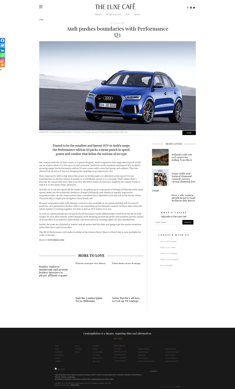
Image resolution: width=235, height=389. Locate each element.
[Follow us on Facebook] (188, 7)
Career (57, 358)
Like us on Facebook (168, 241)
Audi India (141, 355)
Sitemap (58, 361)
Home (41, 19)
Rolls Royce (143, 358)
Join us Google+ (166, 265)
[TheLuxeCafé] (115, 8)
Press (77, 346)
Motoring (96, 355)
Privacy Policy (75, 385)
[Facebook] (2, 40)
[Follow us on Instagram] (191, 7)
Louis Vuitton (170, 349)
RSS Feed (78, 349)
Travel (98, 15)
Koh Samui (117, 348)
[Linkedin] (2, 50)
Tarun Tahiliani (143, 349)
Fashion (96, 346)
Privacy (78, 352)
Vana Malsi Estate (171, 361)
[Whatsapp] (2, 55)
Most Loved (174, 143)
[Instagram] (2, 60)
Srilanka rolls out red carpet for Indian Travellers (182, 157)
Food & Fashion (171, 358)
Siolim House (143, 352)
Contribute (59, 355)
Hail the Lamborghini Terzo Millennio (89, 299)
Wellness (96, 361)
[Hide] (1, 70)
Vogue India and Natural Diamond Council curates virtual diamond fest (183, 177)
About (137, 15)
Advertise (58, 352)
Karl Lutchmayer (120, 358)
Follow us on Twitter (168, 247)
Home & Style (113, 15)
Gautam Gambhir (120, 354)
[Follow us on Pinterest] (174, 371)
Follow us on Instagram (169, 259)
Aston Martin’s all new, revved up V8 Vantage (126, 299)
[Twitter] (2, 45)
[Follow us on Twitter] (194, 7)
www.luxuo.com (55, 240)
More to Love (91, 256)
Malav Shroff (170, 355)
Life (127, 15)
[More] (2, 64)
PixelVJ (178, 386)
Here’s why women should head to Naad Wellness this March (183, 198)
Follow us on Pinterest (169, 253)
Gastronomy (98, 352)
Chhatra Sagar (119, 361)
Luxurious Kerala (172, 352)
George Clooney (120, 351)
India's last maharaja (146, 361)
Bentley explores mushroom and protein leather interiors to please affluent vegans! (53, 271)
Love (189, 133)
